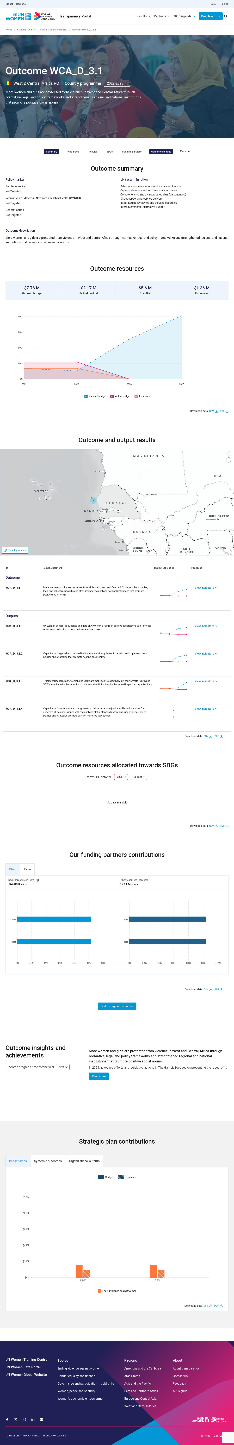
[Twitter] (15, 1419)
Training (224, 4)
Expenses (144, 396)
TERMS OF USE (12, 1436)
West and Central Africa (140, 1406)
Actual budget (122, 396)
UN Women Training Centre (26, 1359)
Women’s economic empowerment (81, 1398)
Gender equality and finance (76, 1376)
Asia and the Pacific (137, 1383)
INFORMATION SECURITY (54, 1436)
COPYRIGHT (206, 1436)
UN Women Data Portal (23, 1367)
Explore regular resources (117, 1006)
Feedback (179, 1383)
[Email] (41, 1419)
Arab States (132, 1376)
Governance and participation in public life (86, 1383)
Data (213, 4)
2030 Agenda (182, 16)
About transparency (186, 1368)
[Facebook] (7, 1419)
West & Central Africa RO (53, 29)
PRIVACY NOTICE (31, 1436)
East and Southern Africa (141, 1391)
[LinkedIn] (33, 1419)
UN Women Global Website (26, 1374)
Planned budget (97, 396)
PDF (222, 411)
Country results (26, 29)
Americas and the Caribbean (143, 1368)
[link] (212, 592)
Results (142, 16)
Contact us (180, 1376)
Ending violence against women (119, 1291)
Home (8, 29)
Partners (160, 16)
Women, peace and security (76, 1391)
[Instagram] (24, 1419)
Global (9, 4)
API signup (180, 1391)
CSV (211, 411)
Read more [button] (99, 1076)
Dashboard (208, 16)
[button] (93, 500)
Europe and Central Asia (140, 1398)
